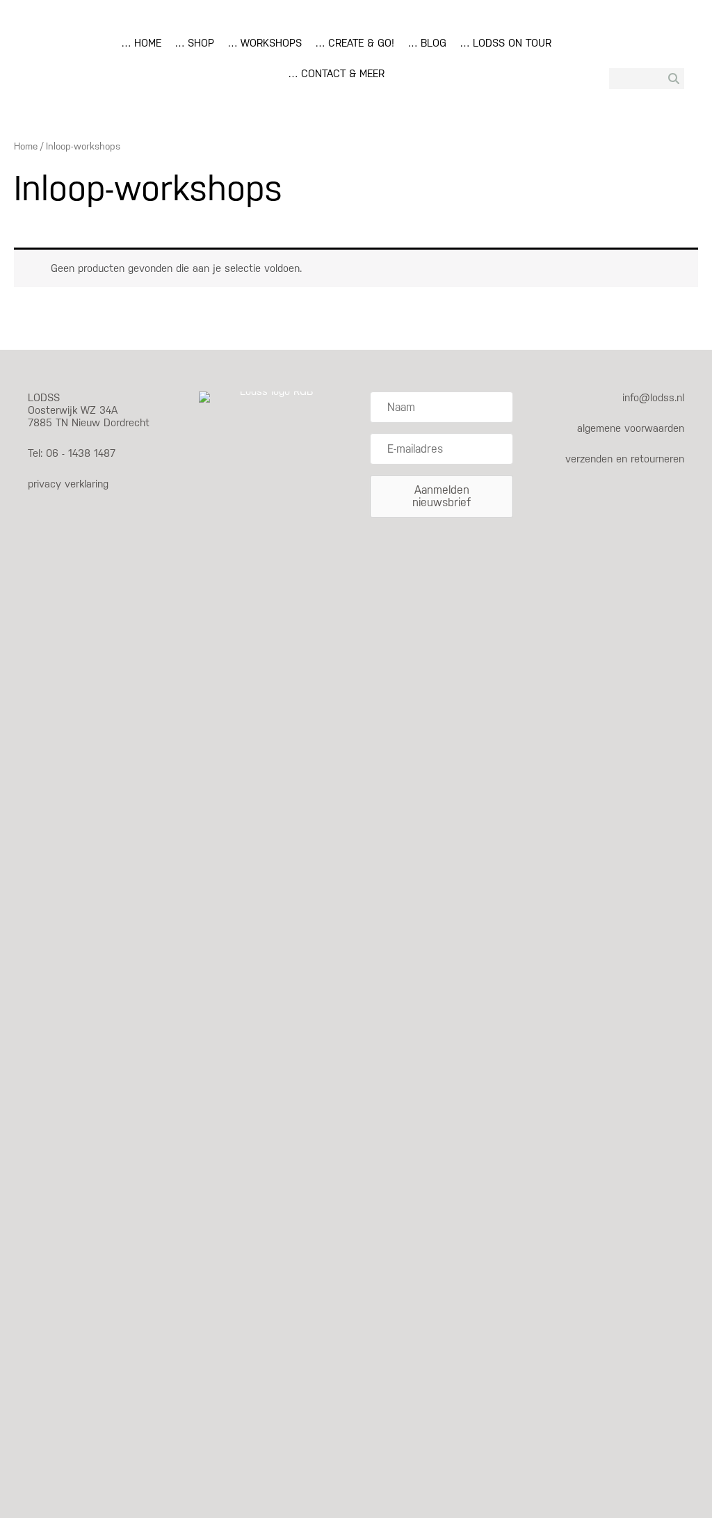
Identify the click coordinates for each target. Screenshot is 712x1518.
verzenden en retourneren (624, 459)
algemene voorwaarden (630, 428)
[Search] (673, 78)
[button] (441, 496)
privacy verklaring (68, 484)
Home (26, 146)
